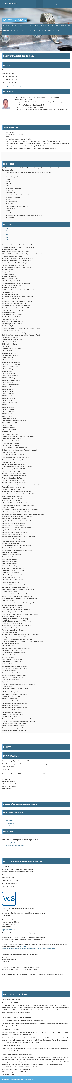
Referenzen (39, 4)
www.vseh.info (10, 825)
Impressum (57, 4)
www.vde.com (10, 823)
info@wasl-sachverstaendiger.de (14, 86)
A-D (7, 228)
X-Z (7, 241)
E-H (7, 230)
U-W (7, 239)
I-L (6, 232)
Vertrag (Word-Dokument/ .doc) (15, 845)
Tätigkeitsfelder (32, 4)
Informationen (51, 4)
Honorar (45, 4)
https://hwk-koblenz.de (8, 930)
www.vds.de (9, 821)
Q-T (7, 237)
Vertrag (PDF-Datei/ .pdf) (13, 843)
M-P (7, 235)
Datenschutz (64, 4)
